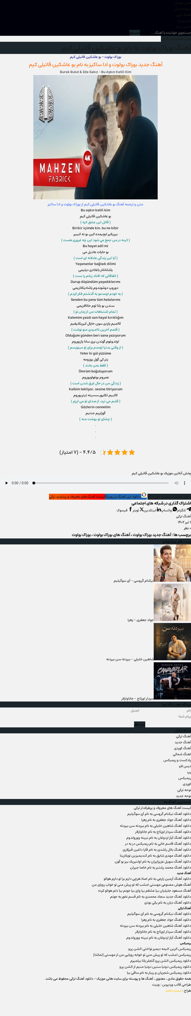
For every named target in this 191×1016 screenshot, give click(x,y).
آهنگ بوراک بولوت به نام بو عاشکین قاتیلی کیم (126, 48)
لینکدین (150, 742)
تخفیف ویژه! (36, 985)
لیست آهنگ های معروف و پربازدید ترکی (77, 728)
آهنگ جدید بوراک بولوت (152, 766)
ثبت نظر (139, 956)
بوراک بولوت (124, 64)
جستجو (134, 33)
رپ (189, 1004)
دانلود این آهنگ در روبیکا (123, 728)
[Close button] (64, 929)
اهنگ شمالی (182, 986)
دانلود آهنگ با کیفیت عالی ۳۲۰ (169, 728)
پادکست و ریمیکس (177, 992)
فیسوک (122, 742)
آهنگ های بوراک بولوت (112, 766)
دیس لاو (185, 998)
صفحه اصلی (182, 9)
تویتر (136, 742)
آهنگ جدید (183, 974)
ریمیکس (184, 1010)
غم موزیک (184, 21)
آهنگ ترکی (183, 15)
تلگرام (182, 742)
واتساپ (167, 742)
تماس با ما (183, 27)
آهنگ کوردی (182, 980)
